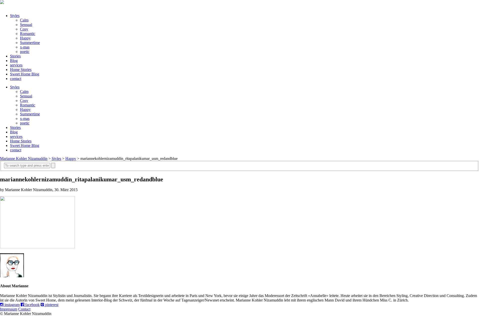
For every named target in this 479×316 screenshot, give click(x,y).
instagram (11, 305)
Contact (24, 309)
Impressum (8, 309)
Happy (25, 38)
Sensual (26, 24)
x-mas (24, 47)
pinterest (51, 305)
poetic (24, 51)
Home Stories (20, 69)
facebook (32, 305)
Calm (24, 20)
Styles (14, 15)
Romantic (27, 33)
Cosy (24, 29)
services (16, 65)
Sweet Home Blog (24, 74)
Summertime (30, 42)
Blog (14, 60)
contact (15, 78)
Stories (15, 56)
